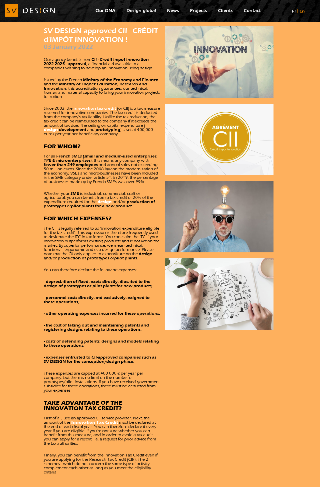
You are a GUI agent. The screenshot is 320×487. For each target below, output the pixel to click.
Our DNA (106, 10)
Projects (198, 10)
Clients (225, 10)
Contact (252, 10)
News (173, 10)
